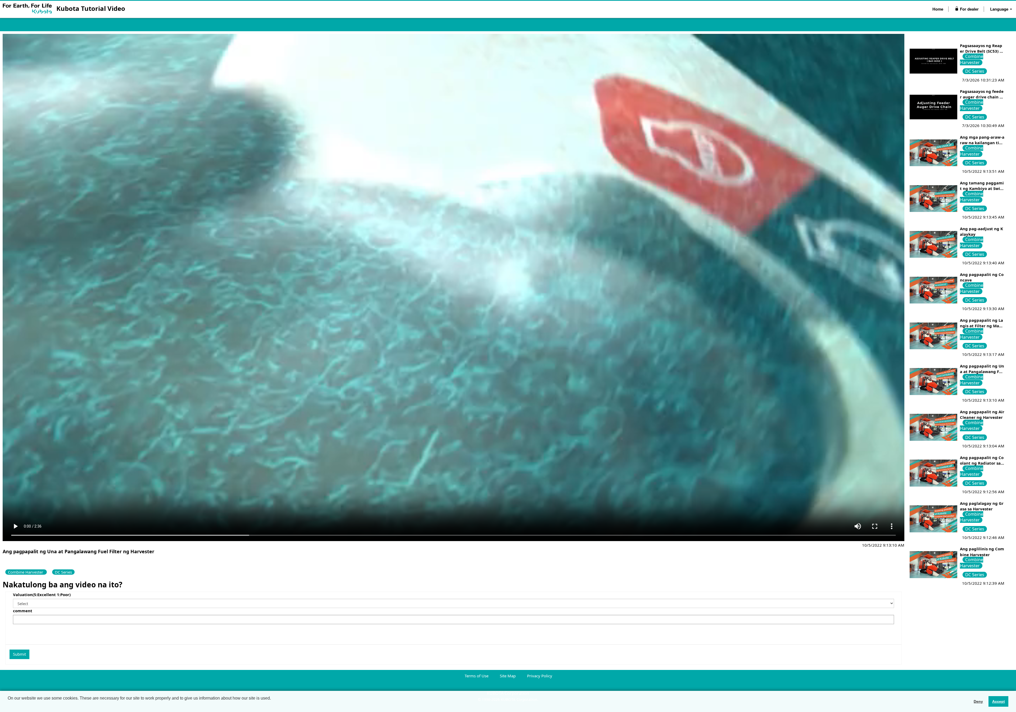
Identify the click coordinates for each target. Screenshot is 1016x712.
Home (937, 9)
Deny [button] (978, 701)
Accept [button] (998, 701)
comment (22, 610)
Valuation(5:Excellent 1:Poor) (42, 594)
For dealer (969, 9)
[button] (8, 705)
